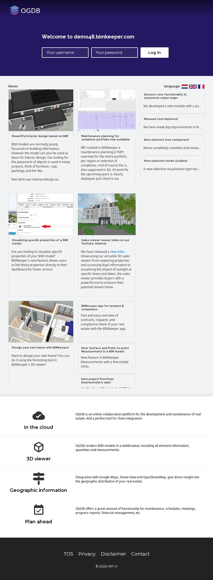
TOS (68, 554)
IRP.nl (112, 566)
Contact (140, 554)
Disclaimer (113, 554)
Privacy (87, 554)
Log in (154, 52)
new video (117, 251)
